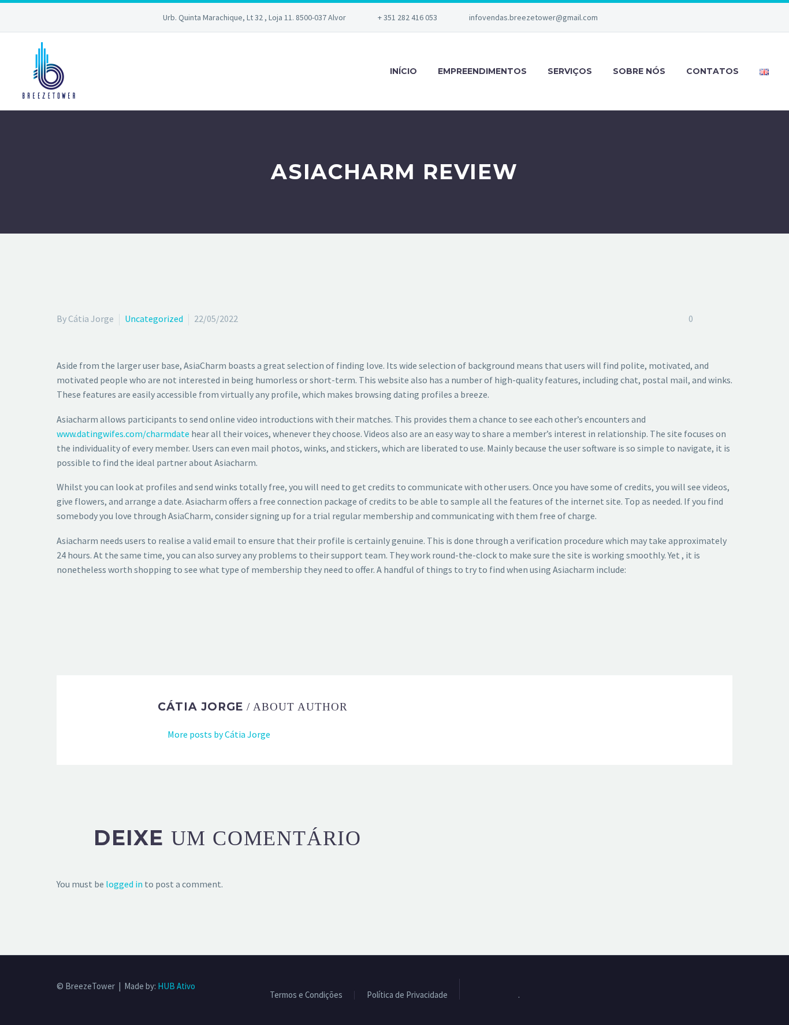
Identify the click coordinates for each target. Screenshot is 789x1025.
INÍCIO (403, 71)
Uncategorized (154, 318)
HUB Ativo (176, 985)
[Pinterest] (97, 616)
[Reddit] (147, 616)
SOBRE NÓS (639, 71)
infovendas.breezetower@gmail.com (533, 17)
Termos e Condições (306, 995)
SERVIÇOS (570, 71)
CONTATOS (712, 71)
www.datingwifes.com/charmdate (123, 433)
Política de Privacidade (407, 995)
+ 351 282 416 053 (407, 17)
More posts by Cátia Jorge (219, 734)
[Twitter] (80, 616)
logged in (124, 884)
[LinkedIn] (131, 616)
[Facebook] (64, 616)
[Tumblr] (114, 616)
